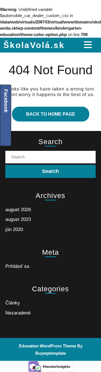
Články (12, 303)
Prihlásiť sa (17, 266)
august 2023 (18, 219)
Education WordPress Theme (47, 346)
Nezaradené (18, 313)
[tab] (88, 44)
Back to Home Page (43, 111)
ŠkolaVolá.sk (34, 45)
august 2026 (18, 209)
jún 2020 (14, 229)
